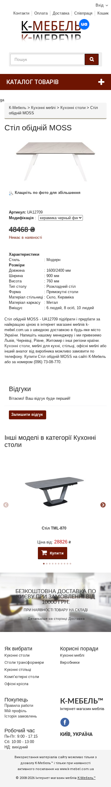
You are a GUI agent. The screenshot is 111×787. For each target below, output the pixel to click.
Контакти (21, 13)
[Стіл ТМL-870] (54, 490)
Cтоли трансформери (24, 662)
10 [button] (70, 564)
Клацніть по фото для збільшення (47, 192)
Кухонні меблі (43, 107)
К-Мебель (17, 107)
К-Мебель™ (87, 778)
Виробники (70, 662)
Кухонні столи (73, 107)
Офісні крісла (16, 684)
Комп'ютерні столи (21, 676)
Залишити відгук (27, 414)
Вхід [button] (100, 5)
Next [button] (103, 505)
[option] (54, 505)
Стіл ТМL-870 (54, 528)
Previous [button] (6, 505)
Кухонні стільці (17, 669)
